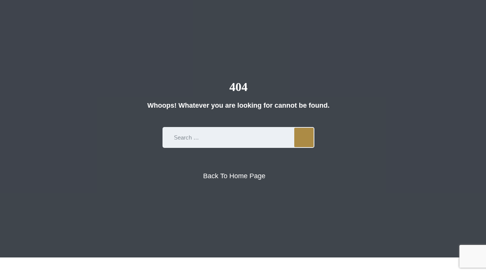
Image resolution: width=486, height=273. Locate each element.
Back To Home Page (234, 176)
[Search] (304, 137)
